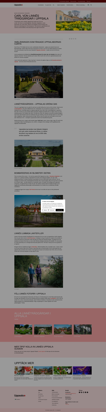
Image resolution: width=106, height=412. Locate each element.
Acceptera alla (59, 210)
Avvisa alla (52, 210)
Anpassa (45, 210)
